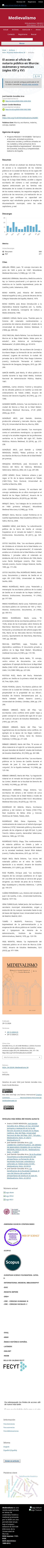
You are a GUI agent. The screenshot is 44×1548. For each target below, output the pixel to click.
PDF (38, 76)
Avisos (38, 29)
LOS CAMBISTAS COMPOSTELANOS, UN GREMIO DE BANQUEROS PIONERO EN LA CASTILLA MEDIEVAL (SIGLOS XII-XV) (24, 1146)
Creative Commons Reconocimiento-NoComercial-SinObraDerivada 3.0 (22, 1098)
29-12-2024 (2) (12, 1032)
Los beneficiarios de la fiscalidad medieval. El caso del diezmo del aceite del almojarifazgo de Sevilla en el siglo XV (23, 1172)
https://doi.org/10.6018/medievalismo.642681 (20, 118)
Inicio (4, 50)
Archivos (15, 29)
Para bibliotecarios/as (11, 1431)
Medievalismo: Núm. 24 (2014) (19, 1166)
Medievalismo (22, 18)
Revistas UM (21, 2)
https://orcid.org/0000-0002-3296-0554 (18, 101)
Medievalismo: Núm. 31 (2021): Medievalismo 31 (19, 1139)
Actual (5, 29)
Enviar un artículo (12, 1461)
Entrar (40, 2)
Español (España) (10, 1450)
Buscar (33, 34)
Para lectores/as (9, 1424)
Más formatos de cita (11, 1057)
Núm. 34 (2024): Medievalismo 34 (13, 52)
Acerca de (26, 29)
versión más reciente (30, 84)
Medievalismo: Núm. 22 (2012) (19, 1178)
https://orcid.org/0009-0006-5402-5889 (18, 109)
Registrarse (32, 2)
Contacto (11, 34)
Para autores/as (9, 1427)
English (6, 1447)
